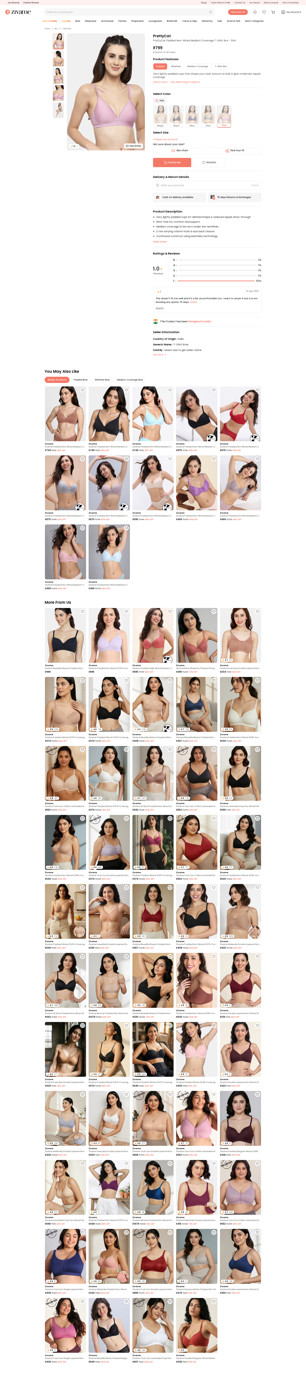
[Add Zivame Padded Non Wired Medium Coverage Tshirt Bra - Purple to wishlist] (213, 458)
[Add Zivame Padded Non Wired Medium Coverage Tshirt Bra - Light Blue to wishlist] (126, 527)
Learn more (160, 82)
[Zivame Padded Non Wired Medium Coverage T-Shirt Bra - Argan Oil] (65, 413)
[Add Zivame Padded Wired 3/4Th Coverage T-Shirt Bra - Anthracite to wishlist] (126, 680)
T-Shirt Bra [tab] (221, 66)
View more (160, 242)
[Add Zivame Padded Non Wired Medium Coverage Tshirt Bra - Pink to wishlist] (82, 527)
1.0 (74, 146)
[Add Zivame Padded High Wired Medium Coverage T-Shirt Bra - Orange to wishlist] (170, 611)
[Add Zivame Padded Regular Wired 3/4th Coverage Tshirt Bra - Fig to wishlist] (257, 1094)
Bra (56, 29)
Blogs (204, 2)
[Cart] (273, 12)
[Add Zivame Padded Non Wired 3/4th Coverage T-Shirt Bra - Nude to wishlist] (82, 818)
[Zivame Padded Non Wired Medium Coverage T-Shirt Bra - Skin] (153, 482)
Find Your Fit (237, 150)
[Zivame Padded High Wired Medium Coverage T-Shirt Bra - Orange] (153, 635)
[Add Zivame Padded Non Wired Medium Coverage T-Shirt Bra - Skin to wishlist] (170, 458)
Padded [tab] (160, 66)
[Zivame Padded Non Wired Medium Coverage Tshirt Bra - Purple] (196, 482)
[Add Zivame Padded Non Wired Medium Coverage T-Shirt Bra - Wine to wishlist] (257, 389)
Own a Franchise (290, 2)
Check (255, 185)
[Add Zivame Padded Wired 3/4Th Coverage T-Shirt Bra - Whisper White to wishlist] (126, 749)
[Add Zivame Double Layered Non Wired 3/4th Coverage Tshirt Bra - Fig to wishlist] (257, 1025)
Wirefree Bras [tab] (102, 379)
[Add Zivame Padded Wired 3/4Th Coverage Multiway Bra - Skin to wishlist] (82, 887)
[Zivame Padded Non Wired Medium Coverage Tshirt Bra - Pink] (65, 551)
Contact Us (239, 2)
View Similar (135, 146)
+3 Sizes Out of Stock (165, 139)
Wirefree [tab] (176, 66)
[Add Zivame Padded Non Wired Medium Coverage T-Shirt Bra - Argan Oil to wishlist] (82, 389)
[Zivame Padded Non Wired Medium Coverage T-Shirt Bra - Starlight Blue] (153, 413)
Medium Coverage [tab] (197, 66)
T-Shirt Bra (66, 29)
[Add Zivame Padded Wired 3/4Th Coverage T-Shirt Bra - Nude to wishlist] (82, 680)
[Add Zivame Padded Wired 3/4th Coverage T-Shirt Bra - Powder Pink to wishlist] (213, 1025)
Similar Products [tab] (57, 379)
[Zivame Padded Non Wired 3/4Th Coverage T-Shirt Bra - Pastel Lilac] (109, 635)
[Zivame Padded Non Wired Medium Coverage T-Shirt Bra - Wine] (240, 413)
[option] (58, 41)
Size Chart (182, 150)
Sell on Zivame (271, 2)
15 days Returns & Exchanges (234, 197)
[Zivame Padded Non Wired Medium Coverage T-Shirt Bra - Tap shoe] (109, 413)
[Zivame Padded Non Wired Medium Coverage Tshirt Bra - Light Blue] (109, 551)
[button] (210, 12)
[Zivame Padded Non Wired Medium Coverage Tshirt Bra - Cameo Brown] (240, 482)
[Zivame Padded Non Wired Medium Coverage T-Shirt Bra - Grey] (65, 482)
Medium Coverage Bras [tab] (130, 379)
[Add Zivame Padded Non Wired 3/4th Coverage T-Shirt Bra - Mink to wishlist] (213, 956)
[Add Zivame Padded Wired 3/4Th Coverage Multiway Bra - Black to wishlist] (170, 1025)
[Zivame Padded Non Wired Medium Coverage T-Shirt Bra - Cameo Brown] (109, 482)
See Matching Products (185, 82)
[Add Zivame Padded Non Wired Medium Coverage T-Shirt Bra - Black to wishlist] (213, 389)
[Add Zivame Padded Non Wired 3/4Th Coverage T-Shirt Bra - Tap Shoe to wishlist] (213, 887)
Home (47, 29)
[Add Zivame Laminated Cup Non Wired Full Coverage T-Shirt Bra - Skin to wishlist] (82, 1163)
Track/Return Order (220, 2)
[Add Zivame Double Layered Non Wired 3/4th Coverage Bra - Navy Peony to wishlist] (257, 1232)
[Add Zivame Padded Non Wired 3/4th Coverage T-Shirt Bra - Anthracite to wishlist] (257, 818)
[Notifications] (255, 12)
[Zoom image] (106, 91)
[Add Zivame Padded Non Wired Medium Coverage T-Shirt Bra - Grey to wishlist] (82, 458)
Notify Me (174, 162)
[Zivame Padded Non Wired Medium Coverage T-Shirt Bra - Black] (196, 413)
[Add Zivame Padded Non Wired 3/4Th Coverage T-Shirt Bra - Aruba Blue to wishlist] (170, 1370)
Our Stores (254, 2)
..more (193, 302)
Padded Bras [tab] (80, 379)
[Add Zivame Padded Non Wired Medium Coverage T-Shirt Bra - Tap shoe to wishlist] (126, 389)
